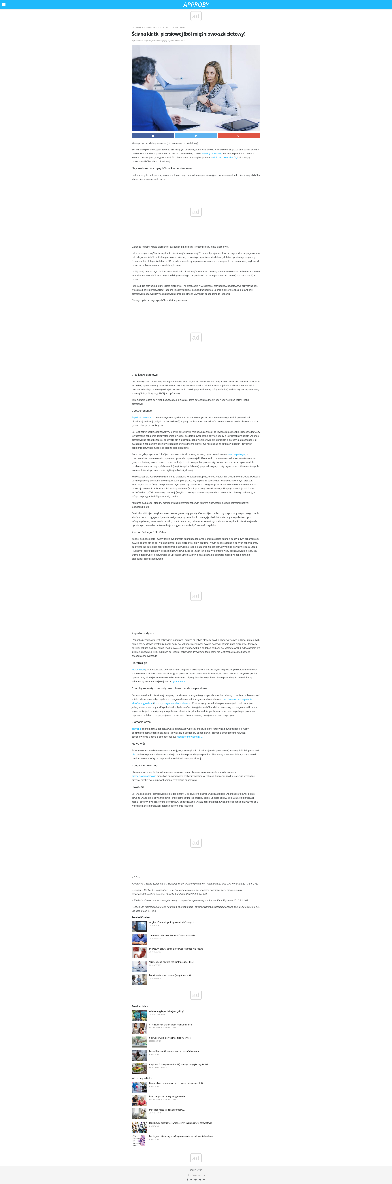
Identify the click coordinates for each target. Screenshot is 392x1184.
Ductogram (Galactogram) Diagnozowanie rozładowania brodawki (181, 1136)
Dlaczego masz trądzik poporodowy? (167, 1110)
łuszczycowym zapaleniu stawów (172, 703)
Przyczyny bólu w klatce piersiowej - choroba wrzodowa (176, 949)
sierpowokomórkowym (144, 776)
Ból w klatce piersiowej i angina (172, 27)
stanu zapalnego (236, 454)
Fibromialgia (138, 669)
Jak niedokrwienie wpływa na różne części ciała (172, 935)
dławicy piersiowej (212, 153)
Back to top (196, 1170)
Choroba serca (151, 27)
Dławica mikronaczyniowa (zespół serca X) (170, 975)
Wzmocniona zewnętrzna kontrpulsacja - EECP (171, 962)
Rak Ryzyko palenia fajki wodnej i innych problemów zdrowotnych (180, 1123)
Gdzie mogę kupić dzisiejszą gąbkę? (166, 1011)
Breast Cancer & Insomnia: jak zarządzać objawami (174, 1051)
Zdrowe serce (137, 27)
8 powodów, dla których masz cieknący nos (170, 1038)
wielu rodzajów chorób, (224, 157)
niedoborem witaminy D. (190, 736)
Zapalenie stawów (141, 417)
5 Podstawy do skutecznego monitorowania (170, 1024)
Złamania (136, 728)
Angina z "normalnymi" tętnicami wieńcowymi (171, 922)
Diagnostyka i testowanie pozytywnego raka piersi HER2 (176, 1083)
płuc (134, 754)
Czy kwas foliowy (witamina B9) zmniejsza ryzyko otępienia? (178, 1064)
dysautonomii (179, 681)
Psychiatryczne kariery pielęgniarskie (167, 1096)
